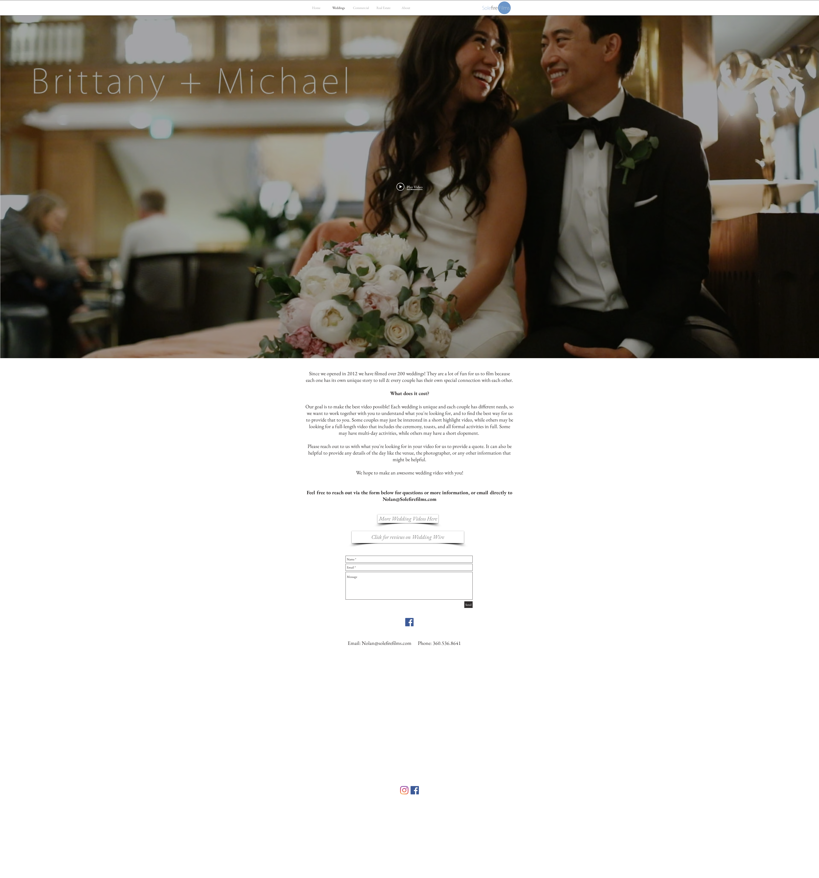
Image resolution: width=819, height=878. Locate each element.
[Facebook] (415, 790)
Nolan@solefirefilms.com (386, 643)
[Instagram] (404, 790)
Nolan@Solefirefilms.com (409, 499)
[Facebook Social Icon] (409, 622)
